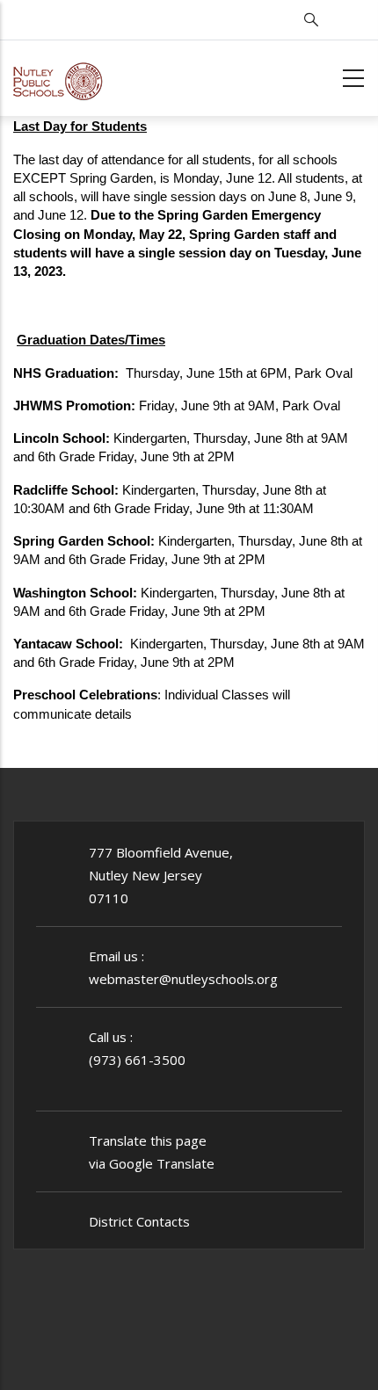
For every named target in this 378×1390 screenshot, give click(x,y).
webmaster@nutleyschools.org (183, 979)
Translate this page (148, 1140)
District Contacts (139, 1221)
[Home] (58, 75)
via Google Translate (151, 1163)
